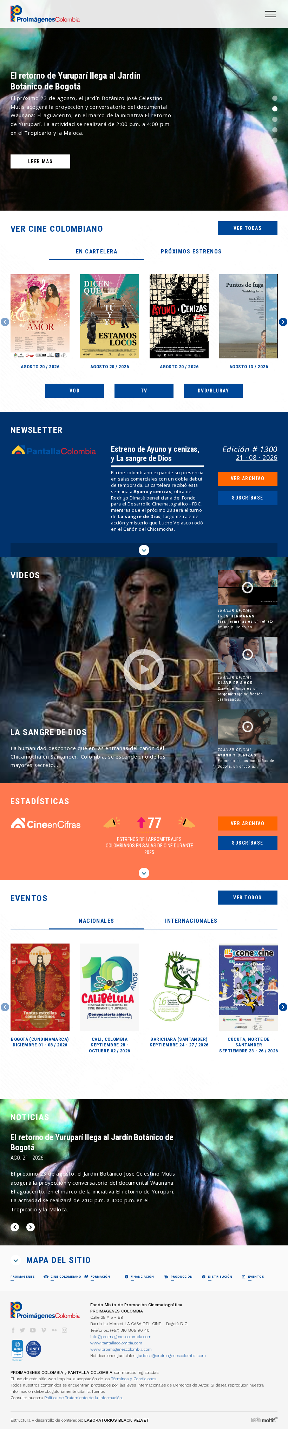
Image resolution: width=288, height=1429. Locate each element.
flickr (54, 1330)
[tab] (96, 252)
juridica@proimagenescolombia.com (172, 1355)
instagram (64, 1330)
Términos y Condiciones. (134, 1378)
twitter (22, 1330)
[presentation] (96, 252)
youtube (33, 1330)
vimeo (43, 1330)
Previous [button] (5, 322)
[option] (144, 105)
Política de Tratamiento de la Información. (83, 1397)
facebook (13, 1330)
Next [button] (283, 322)
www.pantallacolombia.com (116, 1343)
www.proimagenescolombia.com (121, 1349)
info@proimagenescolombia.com (120, 1336)
